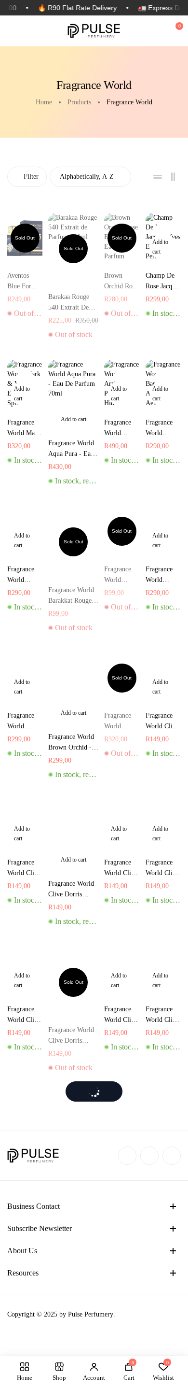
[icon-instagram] (149, 1156)
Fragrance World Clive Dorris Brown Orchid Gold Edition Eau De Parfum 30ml (72, 1036)
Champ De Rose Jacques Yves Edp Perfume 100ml (163, 282)
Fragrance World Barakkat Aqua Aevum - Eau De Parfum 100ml (159, 429)
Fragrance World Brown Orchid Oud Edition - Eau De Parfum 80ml (120, 722)
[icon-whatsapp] (171, 1156)
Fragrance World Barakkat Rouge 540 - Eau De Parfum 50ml (71, 596)
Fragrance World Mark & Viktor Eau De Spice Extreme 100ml (23, 429)
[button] (163, 246)
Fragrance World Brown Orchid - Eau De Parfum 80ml (71, 743)
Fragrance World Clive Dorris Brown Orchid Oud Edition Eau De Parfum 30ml (120, 1015)
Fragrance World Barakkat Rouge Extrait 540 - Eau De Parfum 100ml (163, 575)
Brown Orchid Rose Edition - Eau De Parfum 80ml (121, 282)
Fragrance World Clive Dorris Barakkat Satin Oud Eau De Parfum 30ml (23, 1015)
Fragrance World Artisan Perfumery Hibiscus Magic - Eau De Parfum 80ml (121, 429)
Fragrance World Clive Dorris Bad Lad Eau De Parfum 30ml (120, 868)
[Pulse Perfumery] (94, 31)
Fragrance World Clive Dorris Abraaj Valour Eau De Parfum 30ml (162, 722)
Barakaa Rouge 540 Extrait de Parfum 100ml (68, 303)
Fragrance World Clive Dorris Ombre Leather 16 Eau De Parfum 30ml (162, 1015)
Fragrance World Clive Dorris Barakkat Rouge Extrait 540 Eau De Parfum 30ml (162, 868)
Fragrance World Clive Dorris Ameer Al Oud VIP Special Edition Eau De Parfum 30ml (71, 890)
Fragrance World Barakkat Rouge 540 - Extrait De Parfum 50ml (121, 575)
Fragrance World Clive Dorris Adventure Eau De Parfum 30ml (23, 868)
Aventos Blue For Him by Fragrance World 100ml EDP (23, 282)
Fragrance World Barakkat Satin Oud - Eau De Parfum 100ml (23, 722)
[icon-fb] (127, 1156)
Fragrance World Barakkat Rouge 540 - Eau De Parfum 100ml (24, 575)
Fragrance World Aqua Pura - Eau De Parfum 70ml (71, 449)
